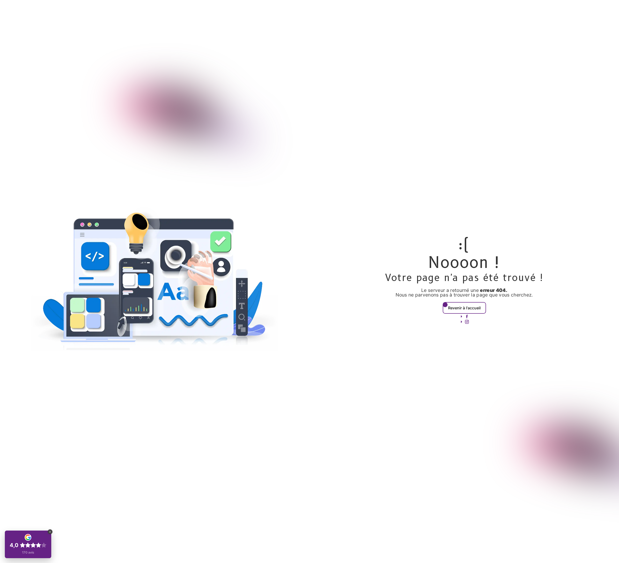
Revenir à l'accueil (464, 307)
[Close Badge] (50, 531)
